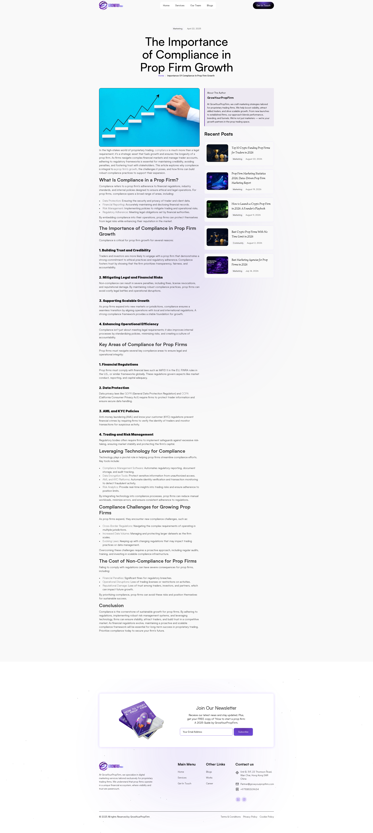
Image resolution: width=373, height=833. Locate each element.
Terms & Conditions (231, 816)
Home (166, 5)
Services (179, 5)
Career (209, 783)
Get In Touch (184, 783)
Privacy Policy (250, 816)
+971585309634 (249, 789)
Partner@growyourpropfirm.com (257, 784)
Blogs (210, 5)
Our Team (195, 5)
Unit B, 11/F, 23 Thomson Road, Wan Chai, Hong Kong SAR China (256, 775)
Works (209, 777)
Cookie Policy (267, 816)
